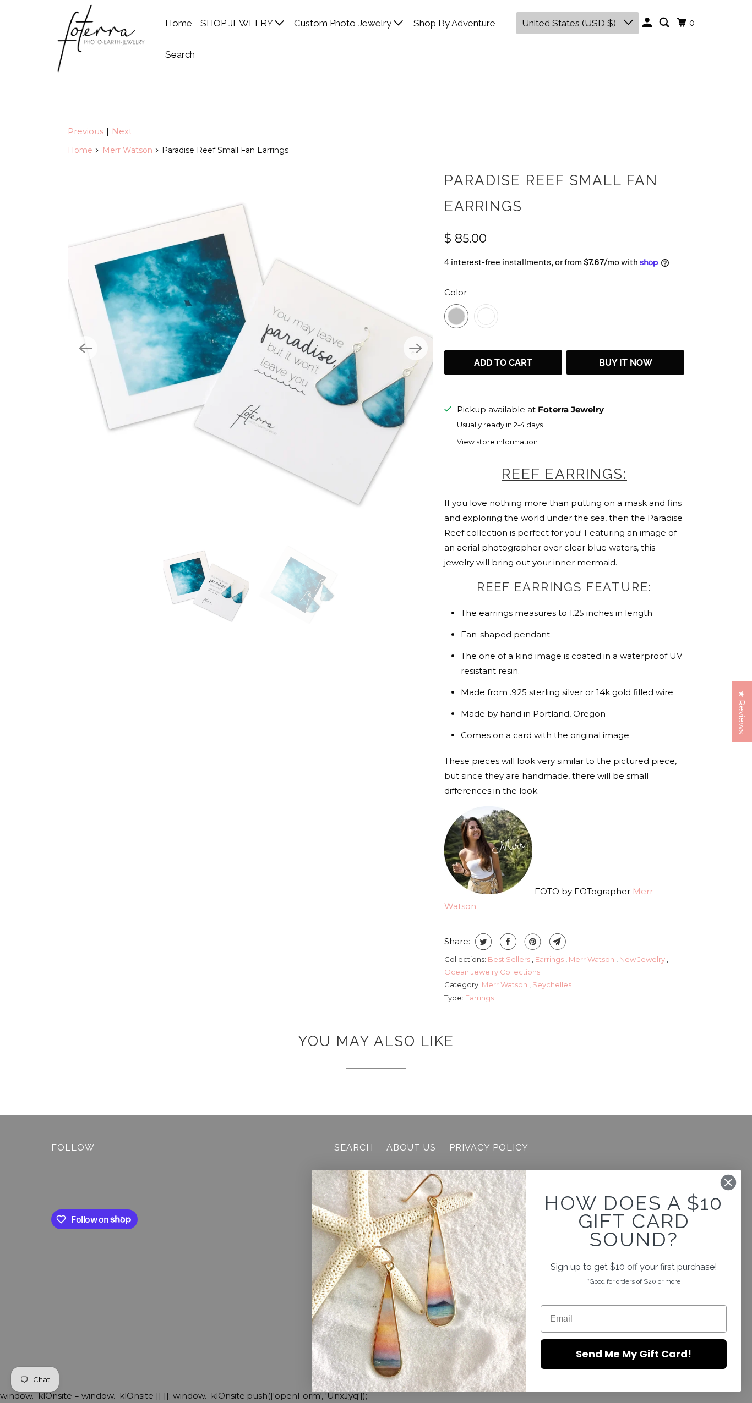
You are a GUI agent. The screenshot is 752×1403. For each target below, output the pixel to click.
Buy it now (625, 362)
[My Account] (648, 23)
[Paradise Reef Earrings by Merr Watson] (250, 348)
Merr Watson (127, 150)
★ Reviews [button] (742, 712)
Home (178, 23)
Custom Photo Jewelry (344, 23)
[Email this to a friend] (556, 941)
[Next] (416, 348)
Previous (85, 131)
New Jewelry (643, 959)
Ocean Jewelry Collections (492, 971)
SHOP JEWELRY (237, 23)
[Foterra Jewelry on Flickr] (54, 1183)
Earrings (550, 959)
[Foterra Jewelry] (100, 38)
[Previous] (85, 348)
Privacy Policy (488, 1147)
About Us (411, 1147)
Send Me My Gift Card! (633, 1354)
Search (180, 54)
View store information (497, 442)
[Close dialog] (728, 1182)
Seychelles (551, 984)
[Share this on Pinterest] (531, 941)
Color (455, 292)
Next (122, 131)
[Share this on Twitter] (482, 941)
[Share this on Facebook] (506, 941)
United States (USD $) (570, 23)
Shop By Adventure (454, 23)
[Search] (665, 23)
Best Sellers (510, 959)
